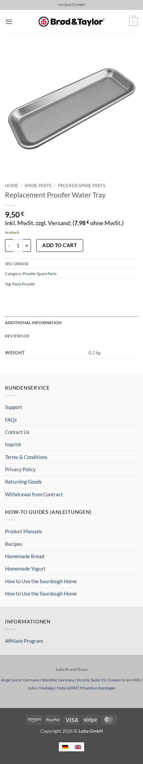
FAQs (11, 420)
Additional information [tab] (33, 322)
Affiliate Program (24, 641)
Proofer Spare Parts (81, 185)
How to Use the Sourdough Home (41, 581)
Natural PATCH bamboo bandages (86, 687)
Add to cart (59, 245)
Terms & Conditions (26, 457)
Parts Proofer (24, 283)
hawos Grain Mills (124, 679)
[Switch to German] (65, 746)
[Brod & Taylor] (71, 22)
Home (11, 185)
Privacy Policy (20, 469)
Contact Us (17, 432)
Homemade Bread (24, 556)
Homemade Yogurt (25, 569)
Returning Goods (23, 482)
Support (13, 407)
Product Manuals (23, 531)
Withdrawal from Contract (34, 494)
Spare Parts (38, 185)
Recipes (13, 544)
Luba (32, 687)
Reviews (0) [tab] (17, 335)
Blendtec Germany (58, 679)
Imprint (13, 444)
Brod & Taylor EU (92, 679)
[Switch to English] (78, 746)
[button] (9, 22)
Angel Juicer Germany (20, 679)
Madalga (46, 687)
